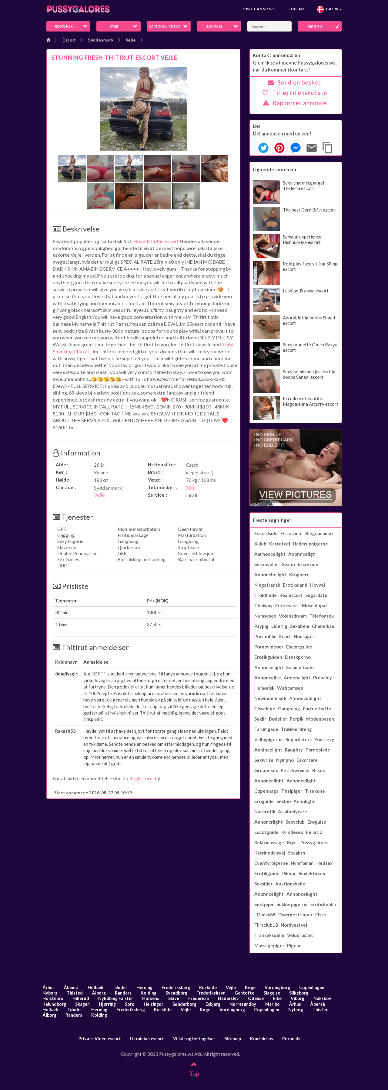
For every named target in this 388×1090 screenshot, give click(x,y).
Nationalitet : (163, 464)
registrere (140, 778)
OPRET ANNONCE (259, 9)
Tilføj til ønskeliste (299, 92)
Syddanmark (101, 40)
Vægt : (155, 479)
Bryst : (155, 472)
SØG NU (315, 26)
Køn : (61, 472)
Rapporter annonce (300, 102)
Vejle (131, 40)
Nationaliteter (164, 26)
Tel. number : (162, 487)
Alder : (63, 464)
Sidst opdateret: (93, 792)
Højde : (64, 479)
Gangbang (188, 541)
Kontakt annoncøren (276, 55)
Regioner (64, 26)
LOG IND (296, 9)
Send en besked (300, 82)
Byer (114, 26)
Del (257, 126)
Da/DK (331, 9)
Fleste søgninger (272, 520)
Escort (69, 40)
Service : (157, 495)
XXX (190, 488)
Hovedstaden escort (156, 241)
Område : (66, 487)
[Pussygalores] (78, 9)
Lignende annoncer (275, 169)
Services (214, 26)
